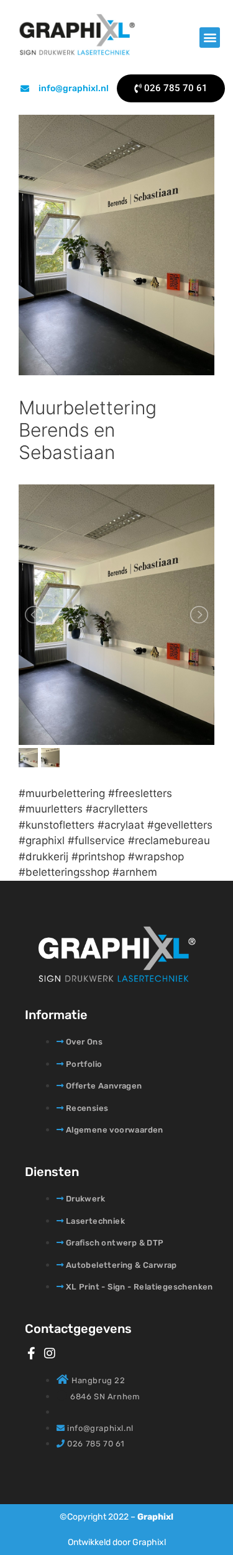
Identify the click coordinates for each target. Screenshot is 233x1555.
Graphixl (155, 1517)
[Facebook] (31, 1353)
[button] (209, 37)
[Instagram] (49, 1353)
